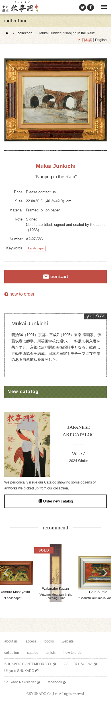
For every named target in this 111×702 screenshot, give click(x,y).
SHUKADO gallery (20, 7)
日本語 (87, 40)
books (49, 641)
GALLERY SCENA (78, 664)
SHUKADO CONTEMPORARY (28, 664)
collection (25, 33)
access (31, 641)
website (68, 641)
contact (59, 276)
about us (11, 641)
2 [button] (60, 136)
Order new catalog (58, 501)
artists (51, 653)
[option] (55, 99)
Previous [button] (10, 99)
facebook (55, 682)
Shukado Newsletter (20, 682)
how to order (21, 294)
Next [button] (101, 99)
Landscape (36, 248)
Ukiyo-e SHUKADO (19, 671)
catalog (32, 653)
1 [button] (51, 136)
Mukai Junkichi (55, 166)
